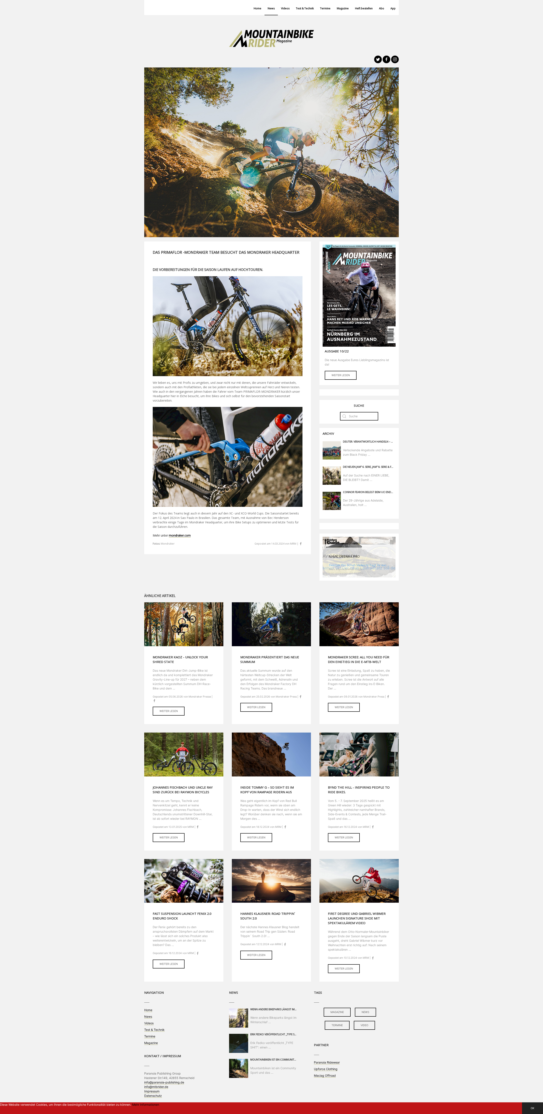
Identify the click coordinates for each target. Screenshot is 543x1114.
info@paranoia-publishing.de (164, 1082)
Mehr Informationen (145, 1104)
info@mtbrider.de (156, 1087)
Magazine (343, 8)
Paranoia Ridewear (327, 1062)
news (365, 1012)
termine (337, 1025)
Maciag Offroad (325, 1075)
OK (532, 1108)
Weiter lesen (341, 375)
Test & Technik (305, 8)
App (393, 8)
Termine (325, 8)
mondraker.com (180, 535)
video (364, 1025)
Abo (381, 8)
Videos (285, 8)
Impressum (152, 1091)
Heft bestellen (364, 8)
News (271, 8)
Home (257, 8)
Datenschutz (153, 1095)
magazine (337, 1012)
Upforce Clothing (325, 1069)
